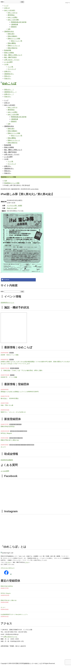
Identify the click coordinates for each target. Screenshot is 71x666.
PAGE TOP (68, 644)
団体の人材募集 (9, 52)
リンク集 (10, 66)
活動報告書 (14, 24)
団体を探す (11, 34)
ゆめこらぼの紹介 (9, 10)
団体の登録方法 (12, 48)
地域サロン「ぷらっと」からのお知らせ (13, 412)
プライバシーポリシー (8, 568)
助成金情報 (7, 50)
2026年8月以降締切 (7, 460)
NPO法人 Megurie (6, 433)
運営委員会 (11, 15)
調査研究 (14, 27)
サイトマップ (12, 69)
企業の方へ (7, 71)
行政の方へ (7, 78)
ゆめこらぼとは (12, 12)
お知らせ (7, 8)
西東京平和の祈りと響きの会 (10, 440)
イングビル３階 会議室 (14, 205)
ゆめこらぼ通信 (12, 17)
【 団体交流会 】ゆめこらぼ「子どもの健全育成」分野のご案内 (21, 370)
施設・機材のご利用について (13, 55)
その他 (6, 64)
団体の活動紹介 (12, 36)
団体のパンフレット (14, 45)
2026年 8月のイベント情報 (9, 355)
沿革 (9, 29)
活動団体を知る (9, 31)
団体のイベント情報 (14, 38)
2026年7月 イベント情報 (9, 377)
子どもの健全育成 (23, 431)
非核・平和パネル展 (7, 405)
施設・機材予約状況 (10, 57)
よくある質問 (8, 62)
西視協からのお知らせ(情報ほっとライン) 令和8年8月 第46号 (20, 391)
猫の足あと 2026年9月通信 (9, 398)
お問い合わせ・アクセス (11, 59)
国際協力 (17, 431)
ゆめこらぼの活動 (13, 19)
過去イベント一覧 (16, 41)
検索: (2, 2)
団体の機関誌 (12, 43)
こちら (8, 562)
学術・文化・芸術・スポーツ (15, 424)
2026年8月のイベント (7, 302)
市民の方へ (7, 76)
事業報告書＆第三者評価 (18, 22)
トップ (6, 5)
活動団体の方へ (9, 74)
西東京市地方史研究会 (8, 426)
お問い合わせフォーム (10, 636)
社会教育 (12, 431)
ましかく (3, 447)
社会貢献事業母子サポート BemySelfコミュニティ (14, 614)
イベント (17, 368)
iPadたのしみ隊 (12, 208)
